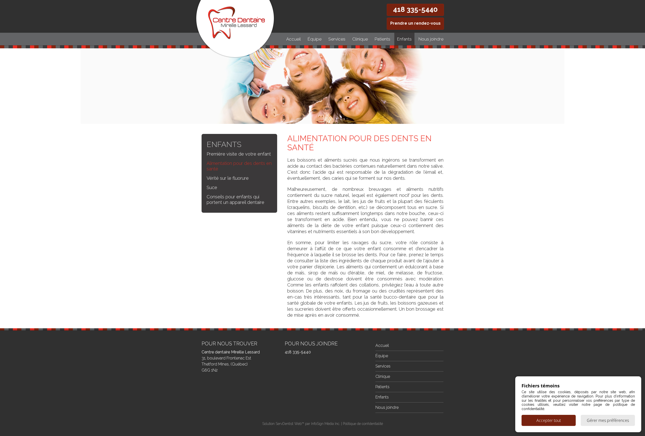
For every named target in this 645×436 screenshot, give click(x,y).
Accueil (293, 39)
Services (336, 39)
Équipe (314, 39)
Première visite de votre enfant (239, 154)
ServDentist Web (289, 424)
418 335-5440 (415, 9)
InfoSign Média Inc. (325, 424)
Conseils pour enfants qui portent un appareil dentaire (235, 199)
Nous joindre (430, 39)
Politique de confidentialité (363, 424)
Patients (382, 39)
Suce (212, 187)
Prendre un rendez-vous (415, 23)
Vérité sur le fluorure (228, 178)
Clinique (360, 39)
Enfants (404, 39)
